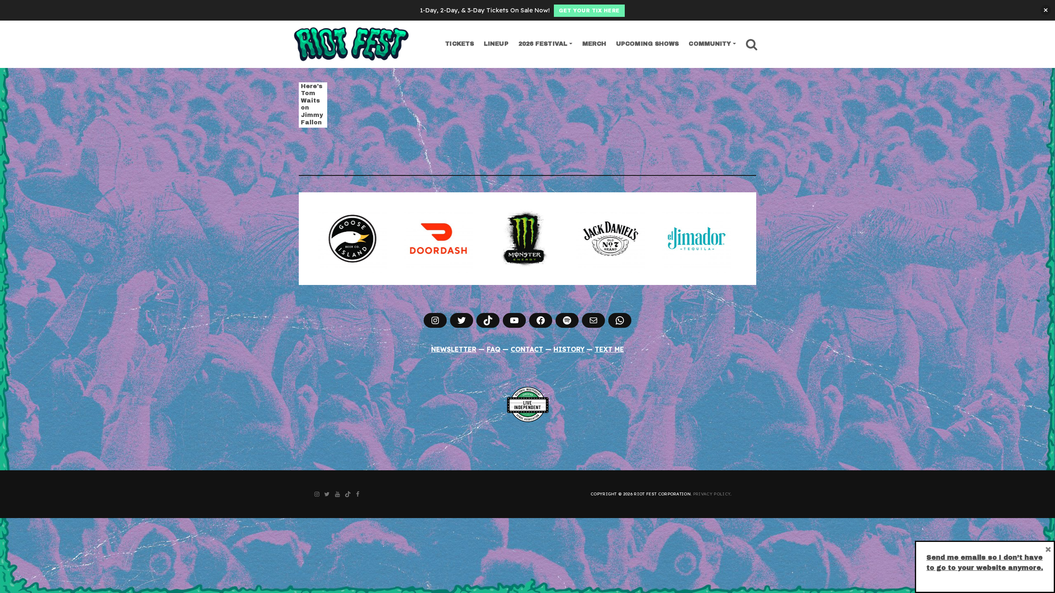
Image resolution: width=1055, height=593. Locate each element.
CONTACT (527, 349)
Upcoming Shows (647, 44)
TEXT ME (609, 349)
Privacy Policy (711, 494)
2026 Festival (542, 44)
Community (710, 44)
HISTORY (569, 349)
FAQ (493, 349)
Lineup (496, 44)
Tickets (459, 44)
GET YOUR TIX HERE (589, 11)
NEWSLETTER (453, 349)
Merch (594, 44)
